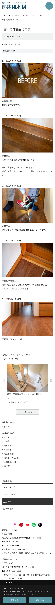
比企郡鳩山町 (9, 454)
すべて (7, 426)
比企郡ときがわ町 (11, 458)
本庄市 (7, 466)
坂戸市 (7, 441)
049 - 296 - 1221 (14, 571)
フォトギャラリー (11, 487)
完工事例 (7, 501)
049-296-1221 (13, 542)
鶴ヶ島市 (8, 445)
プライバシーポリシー (30, 591)
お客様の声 (8, 508)
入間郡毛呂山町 (10, 462)
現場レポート (9, 494)
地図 (39, 538)
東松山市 (8, 450)
